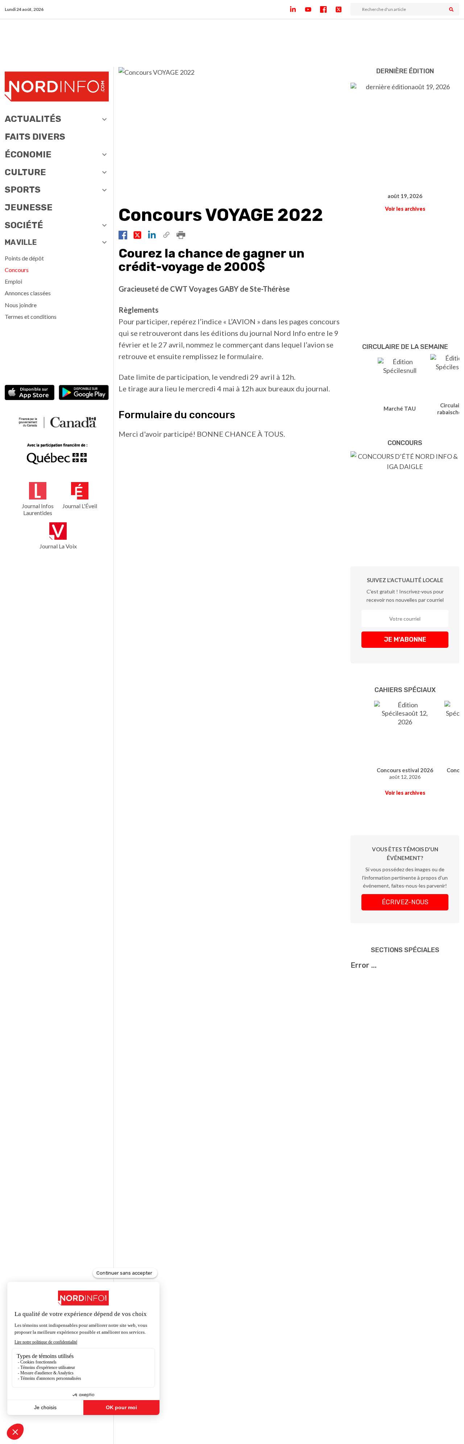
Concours (17, 269)
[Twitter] (343, 9)
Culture (25, 172)
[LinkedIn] (297, 9)
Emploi (13, 281)
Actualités (33, 119)
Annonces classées (28, 292)
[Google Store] (84, 393)
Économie (28, 154)
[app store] (30, 393)
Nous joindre (21, 304)
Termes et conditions (31, 316)
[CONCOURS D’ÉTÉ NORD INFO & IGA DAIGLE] (405, 498)
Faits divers (35, 137)
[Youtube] (312, 9)
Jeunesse (29, 207)
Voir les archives (405, 209)
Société (24, 225)
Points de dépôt (24, 258)
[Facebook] (327, 9)
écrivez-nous (405, 902)
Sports (23, 190)
